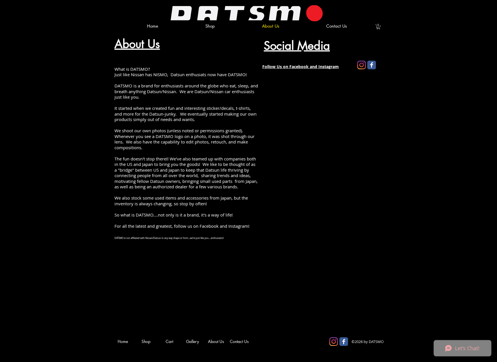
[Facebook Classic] (371, 65)
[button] (378, 26)
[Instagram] (361, 65)
